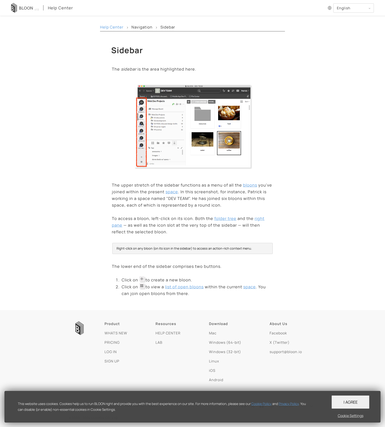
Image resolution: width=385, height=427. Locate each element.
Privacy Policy (289, 403)
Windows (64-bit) (225, 342)
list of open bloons (184, 286)
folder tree (225, 218)
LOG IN (110, 351)
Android (216, 379)
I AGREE (351, 402)
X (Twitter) (280, 342)
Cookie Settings (350, 415)
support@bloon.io (286, 351)
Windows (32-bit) (225, 351)
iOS (212, 370)
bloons (250, 185)
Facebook (278, 333)
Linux (214, 361)
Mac (213, 333)
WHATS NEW (115, 333)
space (172, 191)
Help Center (60, 7)
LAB (159, 342)
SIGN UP (111, 361)
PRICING (112, 342)
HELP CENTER (168, 333)
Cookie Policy (261, 403)
